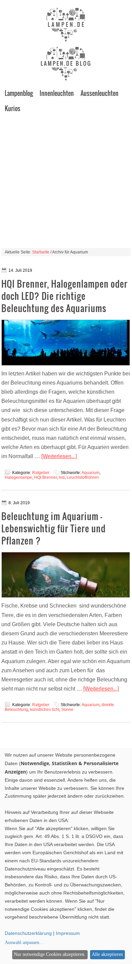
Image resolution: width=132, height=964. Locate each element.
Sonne (67, 709)
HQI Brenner (45, 477)
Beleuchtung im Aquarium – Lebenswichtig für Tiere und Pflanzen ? (53, 528)
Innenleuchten (57, 93)
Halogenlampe (18, 477)
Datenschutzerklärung (28, 933)
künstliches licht (44, 709)
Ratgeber (40, 472)
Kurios (12, 108)
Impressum (68, 933)
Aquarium (91, 472)
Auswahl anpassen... (24, 942)
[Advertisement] (66, 182)
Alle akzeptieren (107, 954)
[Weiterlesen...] (59, 456)
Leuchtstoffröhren (83, 477)
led (62, 477)
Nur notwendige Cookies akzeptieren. (50, 954)
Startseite (40, 252)
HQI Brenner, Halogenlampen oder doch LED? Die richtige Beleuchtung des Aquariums (64, 296)
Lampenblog (19, 93)
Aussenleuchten (99, 93)
